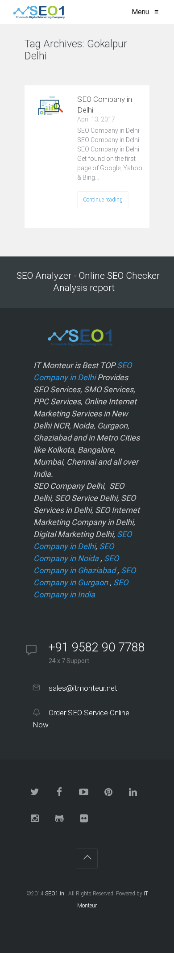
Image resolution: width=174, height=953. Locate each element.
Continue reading (103, 200)
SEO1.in (54, 893)
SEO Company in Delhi (104, 104)
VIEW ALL (47, 73)
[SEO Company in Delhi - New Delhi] (37, 12)
